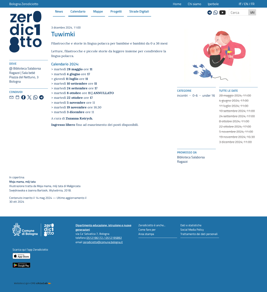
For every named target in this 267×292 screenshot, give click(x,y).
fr (252, 4)
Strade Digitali (139, 11)
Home (177, 4)
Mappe (98, 11)
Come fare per (147, 229)
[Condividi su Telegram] (41, 97)
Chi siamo (194, 4)
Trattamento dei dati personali (199, 234)
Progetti (116, 11)
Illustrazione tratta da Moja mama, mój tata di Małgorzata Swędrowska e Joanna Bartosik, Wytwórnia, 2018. (44, 183)
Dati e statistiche (190, 225)
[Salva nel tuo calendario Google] (17, 97)
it (240, 3)
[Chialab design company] (32, 280)
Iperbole (213, 4)
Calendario (78, 11)
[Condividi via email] (11, 97)
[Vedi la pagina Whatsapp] (215, 12)
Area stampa (146, 234)
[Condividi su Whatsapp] (35, 97)
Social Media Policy (192, 229)
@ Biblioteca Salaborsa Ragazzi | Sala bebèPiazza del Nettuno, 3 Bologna (25, 75)
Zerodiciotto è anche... (151, 225)
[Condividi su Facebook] (23, 97)
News (59, 11)
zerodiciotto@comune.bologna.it (103, 242)
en (246, 4)
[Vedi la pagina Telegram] (209, 12)
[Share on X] (29, 97)
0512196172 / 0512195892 (104, 238)
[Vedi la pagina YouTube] (222, 12)
